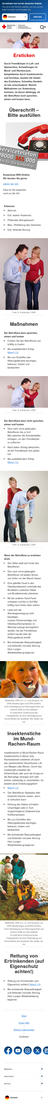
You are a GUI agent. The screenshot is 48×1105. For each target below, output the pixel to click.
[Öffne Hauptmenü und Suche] (43, 27)
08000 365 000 (10, 184)
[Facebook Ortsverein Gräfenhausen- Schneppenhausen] (8, 1050)
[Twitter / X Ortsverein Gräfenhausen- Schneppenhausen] (37, 1050)
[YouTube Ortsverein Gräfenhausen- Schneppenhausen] (18, 1050)
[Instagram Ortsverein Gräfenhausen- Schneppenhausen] (28, 1050)
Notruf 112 (13, 352)
